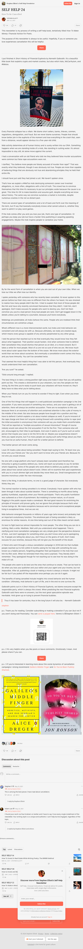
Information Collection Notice (40, 911)
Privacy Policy (57, 911)
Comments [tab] (7, 766)
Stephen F (8, 786)
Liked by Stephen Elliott (14, 789)
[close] (62, 871)
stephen (5, 606)
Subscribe (68, 3)
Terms (47, 934)
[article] (41, 859)
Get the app (52, 939)
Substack (31, 944)
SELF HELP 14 (8, 855)
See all (6, 896)
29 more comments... (7, 838)
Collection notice (56, 934)
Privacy (40, 934)
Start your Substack (35, 939)
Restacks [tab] (16, 766)
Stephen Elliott (12, 18)
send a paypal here (46, 614)
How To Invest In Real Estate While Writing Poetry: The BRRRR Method (28, 858)
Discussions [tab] (18, 849)
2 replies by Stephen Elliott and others (20, 829)
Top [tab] (4, 849)
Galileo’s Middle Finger (39, 667)
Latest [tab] (10, 849)
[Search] (79, 849)
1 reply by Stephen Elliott (16, 801)
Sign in (77, 3)
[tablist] (11, 766)
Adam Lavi (9, 808)
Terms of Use (52, 909)
